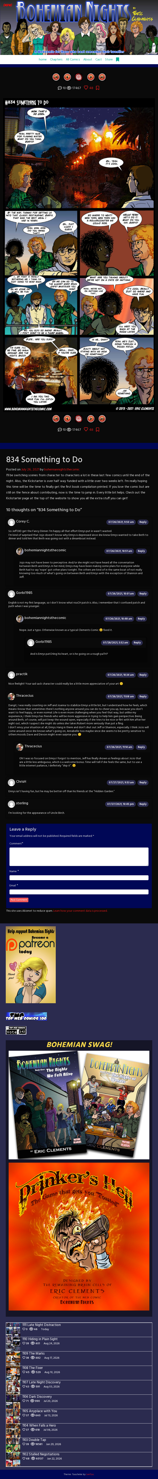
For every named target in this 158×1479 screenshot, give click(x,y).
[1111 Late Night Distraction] (102, 77)
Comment (15, 844)
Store (109, 59)
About (87, 59)
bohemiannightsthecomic (62, 469)
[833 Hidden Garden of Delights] (67, 77)
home (43, 59)
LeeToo (90, 1474)
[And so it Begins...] (56, 77)
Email (12, 886)
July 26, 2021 (30, 469)
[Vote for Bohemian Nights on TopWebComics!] (26, 1016)
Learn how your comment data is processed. (80, 911)
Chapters (56, 59)
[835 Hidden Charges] (90, 77)
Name (13, 872)
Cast (98, 59)
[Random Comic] (78, 77)
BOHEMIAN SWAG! (79, 1045)
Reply (142, 522)
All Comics (73, 59)
